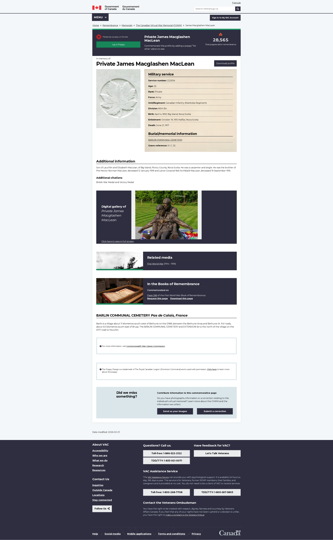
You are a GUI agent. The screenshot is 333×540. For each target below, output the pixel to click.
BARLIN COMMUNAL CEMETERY (165, 140)
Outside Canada (102, 490)
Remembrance (110, 25)
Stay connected (102, 500)
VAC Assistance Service (158, 477)
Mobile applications (139, 533)
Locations (98, 495)
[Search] (238, 8)
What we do (99, 460)
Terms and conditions (171, 533)
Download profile (225, 63)
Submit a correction (215, 411)
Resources (98, 470)
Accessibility (100, 450)
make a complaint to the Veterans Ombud (185, 515)
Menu (99, 17)
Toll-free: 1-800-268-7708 (166, 492)
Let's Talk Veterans (217, 453)
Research (98, 465)
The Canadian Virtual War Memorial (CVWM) (159, 25)
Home (96, 25)
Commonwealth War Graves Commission (145, 346)
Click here (212, 369)
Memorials (127, 25)
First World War (155, 264)
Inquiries (97, 485)
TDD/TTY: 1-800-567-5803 (217, 492)
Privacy (196, 533)
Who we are (99, 455)
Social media (113, 533)
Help (95, 533)
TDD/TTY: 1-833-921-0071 (166, 460)
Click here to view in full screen (117, 241)
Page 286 (152, 295)
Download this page (181, 298)
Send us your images (175, 411)
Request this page (157, 298)
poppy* (189, 46)
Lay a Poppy (118, 44)
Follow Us (103, 509)
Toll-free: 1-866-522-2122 (166, 453)
